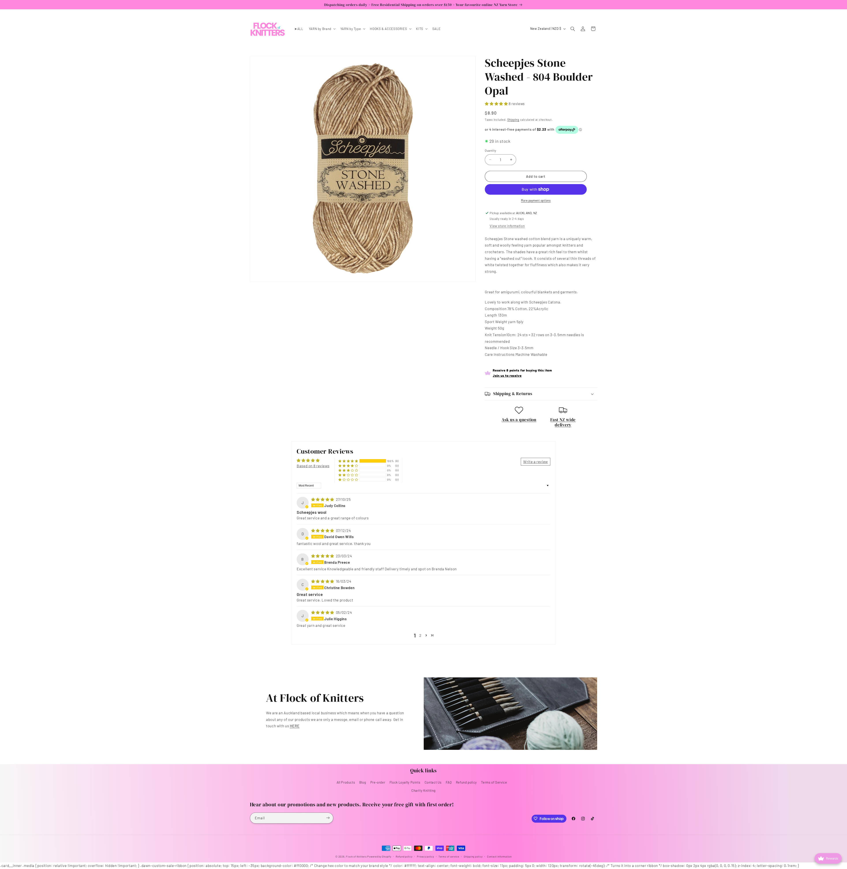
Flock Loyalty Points (405, 782)
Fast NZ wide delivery (563, 422)
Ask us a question (519, 419)
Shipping (513, 119)
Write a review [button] (535, 461)
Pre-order (377, 782)
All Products (346, 782)
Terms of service (448, 856)
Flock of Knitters (356, 856)
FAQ (449, 782)
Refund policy (466, 782)
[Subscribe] (328, 817)
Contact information (499, 856)
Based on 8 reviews (313, 465)
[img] (323, 499)
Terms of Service (494, 782)
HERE (295, 726)
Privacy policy (425, 856)
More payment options (536, 200)
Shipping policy (473, 856)
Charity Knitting (423, 790)
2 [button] (420, 635)
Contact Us (433, 782)
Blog (362, 782)
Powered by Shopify (379, 856)
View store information (507, 226)
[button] (321, 29)
